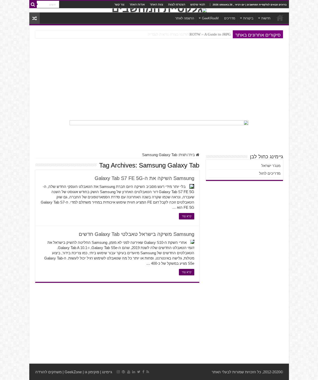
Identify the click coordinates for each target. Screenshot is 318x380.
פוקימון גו (92, 372)
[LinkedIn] (134, 372)
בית (192, 155)
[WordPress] (123, 372)
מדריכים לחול (269, 173)
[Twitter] (139, 372)
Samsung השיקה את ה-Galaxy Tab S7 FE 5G (144, 178)
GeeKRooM (210, 18)
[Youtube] (129, 372)
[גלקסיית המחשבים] (159, 10)
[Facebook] (143, 372)
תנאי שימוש (197, 4)
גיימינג (107, 372)
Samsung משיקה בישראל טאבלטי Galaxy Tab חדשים (136, 234)
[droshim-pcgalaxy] (159, 133)
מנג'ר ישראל (270, 166)
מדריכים (229, 18)
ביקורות (248, 18)
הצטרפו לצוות (176, 4)
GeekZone (73, 372)
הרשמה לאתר (184, 18)
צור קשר (119, 4)
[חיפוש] (33, 4)
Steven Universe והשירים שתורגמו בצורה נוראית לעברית (189, 34)
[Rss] (148, 372)
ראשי (280, 17)
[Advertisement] (159, 79)
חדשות (266, 18)
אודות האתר (137, 4)
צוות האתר (156, 4)
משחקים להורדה (48, 372)
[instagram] (118, 372)
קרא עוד (186, 216)
